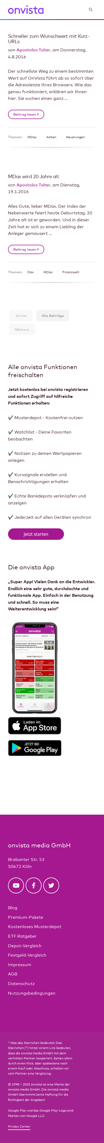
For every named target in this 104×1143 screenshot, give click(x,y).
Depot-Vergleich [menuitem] (25, 945)
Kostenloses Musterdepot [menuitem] (34, 926)
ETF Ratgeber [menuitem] (22, 936)
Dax (30, 272)
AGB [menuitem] (12, 974)
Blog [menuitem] (12, 907)
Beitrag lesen (25, 114)
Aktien (51, 137)
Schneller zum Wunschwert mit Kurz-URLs (49, 38)
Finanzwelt (70, 272)
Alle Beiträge (53, 315)
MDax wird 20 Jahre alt (33, 176)
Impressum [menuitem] (19, 964)
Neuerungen (75, 137)
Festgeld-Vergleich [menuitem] (27, 955)
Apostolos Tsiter (33, 49)
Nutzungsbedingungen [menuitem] (31, 993)
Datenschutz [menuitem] (21, 983)
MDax (32, 137)
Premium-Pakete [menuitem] (25, 917)
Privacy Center (19, 1126)
